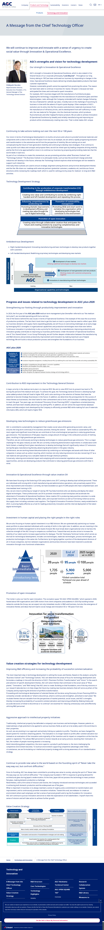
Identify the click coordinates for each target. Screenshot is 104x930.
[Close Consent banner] (100, 900)
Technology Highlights (35, 892)
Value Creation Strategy (12, 894)
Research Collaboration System (84, 885)
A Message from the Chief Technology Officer (14, 885)
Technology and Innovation (23, 860)
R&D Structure (36, 882)
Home (8, 860)
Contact (95, 5)
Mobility (33, 898)
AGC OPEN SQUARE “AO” (62, 891)
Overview (58, 897)
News (81, 5)
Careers (73, 5)
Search (91, 5)
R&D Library (84, 893)
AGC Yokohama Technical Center (62, 883)
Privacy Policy (52, 915)
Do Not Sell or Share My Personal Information (52, 920)
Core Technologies (38, 886)
